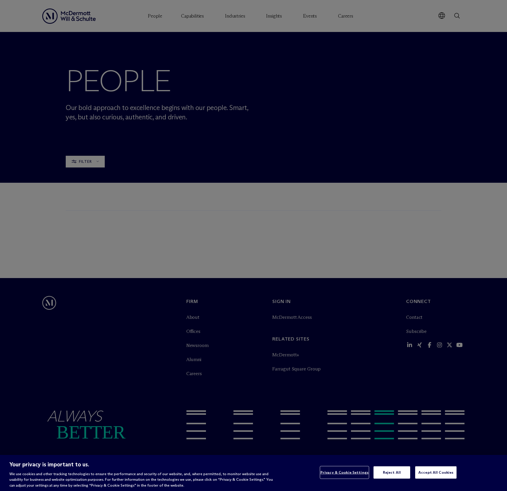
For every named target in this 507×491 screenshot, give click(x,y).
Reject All (392, 472)
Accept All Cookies (435, 472)
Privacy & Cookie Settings (344, 472)
